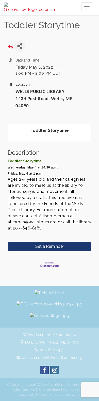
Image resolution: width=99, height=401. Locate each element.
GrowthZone (76, 390)
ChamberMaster (52, 394)
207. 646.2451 (51, 350)
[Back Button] (10, 47)
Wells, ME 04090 (52, 342)
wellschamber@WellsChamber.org (51, 358)
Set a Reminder (49, 246)
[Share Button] (19, 46)
